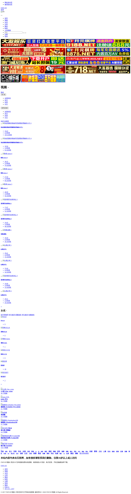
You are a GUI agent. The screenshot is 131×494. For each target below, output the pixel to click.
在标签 (6, 121)
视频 (6, 20)
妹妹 (113, 451)
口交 (25, 453)
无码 (14, 451)
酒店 (46, 451)
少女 (100, 451)
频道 (6, 26)
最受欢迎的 (5, 108)
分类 (6, 24)
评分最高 (12, 315)
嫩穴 (61, 453)
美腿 (126, 451)
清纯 (48, 453)
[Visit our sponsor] (33, 46)
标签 (6, 28)
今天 (6, 104)
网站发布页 (8, 2)
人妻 (104, 451)
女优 (6, 22)
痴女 (71, 451)
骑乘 (63, 451)
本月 (6, 100)
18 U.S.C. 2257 (9, 489)
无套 (2, 451)
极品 (72, 453)
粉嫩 (44, 453)
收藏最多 (31, 315)
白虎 (67, 453)
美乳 (6, 451)
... (1, 306)
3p (64, 453)
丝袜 (117, 451)
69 (38, 451)
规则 (6, 485)
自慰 (21, 453)
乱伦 (109, 451)
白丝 (5, 453)
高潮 (34, 453)
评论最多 (25, 315)
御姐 (83, 451)
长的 (2, 121)
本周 (6, 102)
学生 (52, 453)
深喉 (67, 451)
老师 (42, 451)
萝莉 (95, 451)
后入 (10, 451)
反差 (121, 451)
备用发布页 (8, 4)
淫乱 (75, 451)
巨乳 (58, 451)
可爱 (28, 451)
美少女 (13, 453)
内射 (91, 451)
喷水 (87, 451)
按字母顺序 (4, 315)
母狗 (32, 451)
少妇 (30, 453)
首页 (6, 18)
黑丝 (39, 453)
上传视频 (8, 30)
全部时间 (8, 98)
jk (36, 451)
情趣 (54, 451)
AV (4, 8)
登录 (2, 10)
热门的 (3, 94)
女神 (24, 451)
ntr (8, 453)
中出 (19, 451)
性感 (56, 453)
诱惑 (50, 451)
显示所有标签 (84, 453)
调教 (76, 453)
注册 (6, 34)
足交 (17, 453)
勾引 (79, 451)
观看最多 (18, 315)
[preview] (1, 123)
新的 (2, 92)
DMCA (7, 487)
